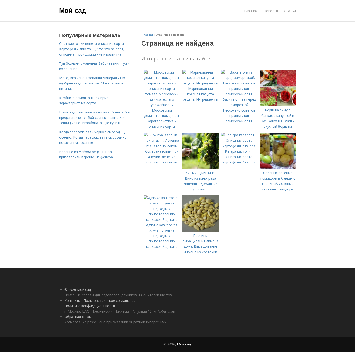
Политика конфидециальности (89, 305)
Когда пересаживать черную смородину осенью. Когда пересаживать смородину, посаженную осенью (93, 137)
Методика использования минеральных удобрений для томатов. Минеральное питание (92, 83)
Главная (251, 10)
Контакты (72, 300)
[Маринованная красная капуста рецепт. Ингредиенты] (200, 83)
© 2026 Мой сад (77, 289)
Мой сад (72, 10)
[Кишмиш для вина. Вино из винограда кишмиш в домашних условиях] (200, 167)
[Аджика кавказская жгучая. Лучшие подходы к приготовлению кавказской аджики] (162, 219)
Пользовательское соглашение (109, 300)
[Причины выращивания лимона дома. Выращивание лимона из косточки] (200, 230)
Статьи (290, 10)
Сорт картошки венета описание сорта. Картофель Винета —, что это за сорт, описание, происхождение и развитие (92, 49)
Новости (271, 10)
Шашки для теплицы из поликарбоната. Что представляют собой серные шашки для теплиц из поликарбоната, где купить (95, 117)
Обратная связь (77, 316)
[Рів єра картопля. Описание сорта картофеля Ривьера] (239, 146)
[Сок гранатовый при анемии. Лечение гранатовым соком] (162, 146)
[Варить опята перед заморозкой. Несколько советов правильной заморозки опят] (239, 94)
